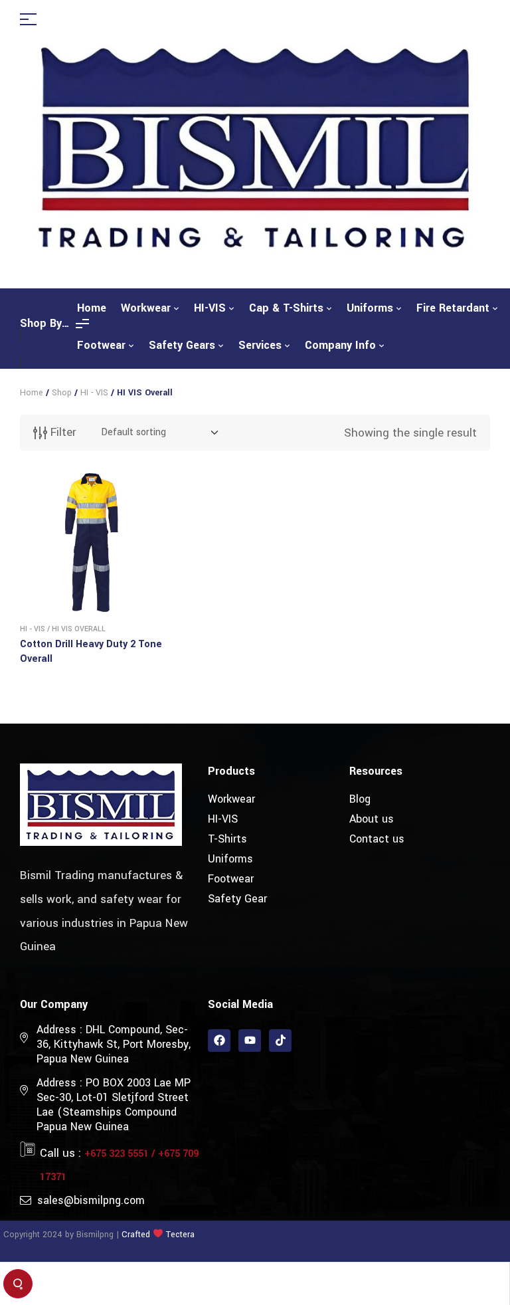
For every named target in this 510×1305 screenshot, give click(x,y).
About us (371, 819)
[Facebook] (219, 1040)
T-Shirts (227, 839)
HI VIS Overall (79, 629)
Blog (360, 799)
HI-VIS (223, 819)
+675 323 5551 (116, 1154)
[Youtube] (249, 1040)
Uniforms (230, 858)
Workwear (231, 799)
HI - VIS (94, 393)
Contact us (376, 839)
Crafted (136, 1235)
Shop (62, 393)
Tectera (179, 1235)
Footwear (231, 878)
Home (31, 393)
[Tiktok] (280, 1040)
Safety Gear (237, 898)
